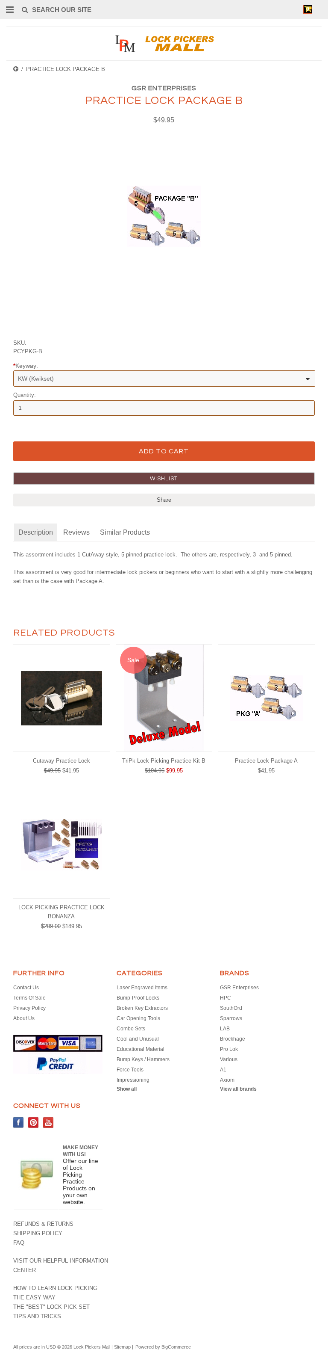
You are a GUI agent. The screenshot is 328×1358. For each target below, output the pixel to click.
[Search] (24, 9)
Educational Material (140, 1049)
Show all (127, 1089)
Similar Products (125, 532)
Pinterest (33, 1122)
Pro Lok (229, 1049)
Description (35, 532)
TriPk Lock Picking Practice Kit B (163, 760)
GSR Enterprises (164, 88)
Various (228, 1059)
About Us (24, 1018)
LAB (225, 1029)
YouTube (48, 1122)
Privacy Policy (29, 1008)
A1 (223, 1070)
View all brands (238, 1089)
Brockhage (232, 1039)
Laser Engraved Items (142, 988)
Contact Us (26, 988)
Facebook (18, 1122)
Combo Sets (131, 1029)
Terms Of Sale (29, 998)
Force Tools (130, 1070)
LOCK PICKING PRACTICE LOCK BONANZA (61, 912)
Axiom (227, 1080)
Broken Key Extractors (142, 1008)
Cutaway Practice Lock (61, 760)
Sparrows (231, 1018)
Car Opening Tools (138, 1018)
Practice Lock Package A (266, 760)
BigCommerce (176, 1346)
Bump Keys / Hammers (143, 1059)
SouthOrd (231, 1008)
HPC (225, 998)
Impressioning (133, 1080)
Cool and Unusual (138, 1039)
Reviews (76, 532)
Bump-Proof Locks (138, 998)
